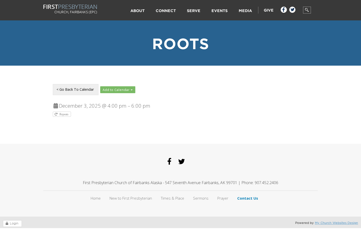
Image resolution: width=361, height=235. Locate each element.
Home (96, 198)
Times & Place (172, 198)
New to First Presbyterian (131, 198)
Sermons (200, 198)
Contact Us (247, 198)
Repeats (64, 114)
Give (269, 10)
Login (14, 223)
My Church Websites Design (336, 223)
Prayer (222, 198)
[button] (117, 89)
